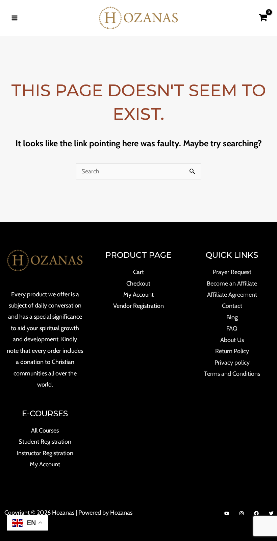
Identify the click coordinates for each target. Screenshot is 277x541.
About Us (232, 340)
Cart (138, 272)
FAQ (231, 328)
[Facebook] (256, 513)
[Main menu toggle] (14, 17)
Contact (232, 306)
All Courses (45, 430)
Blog (232, 317)
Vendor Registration (138, 306)
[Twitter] (271, 513)
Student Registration (45, 441)
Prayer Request (232, 272)
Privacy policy (232, 362)
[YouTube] (226, 513)
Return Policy (232, 351)
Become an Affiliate (232, 283)
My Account (45, 464)
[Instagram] (241, 513)
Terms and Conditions (232, 373)
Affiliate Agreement (232, 294)
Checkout (138, 283)
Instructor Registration (45, 453)
